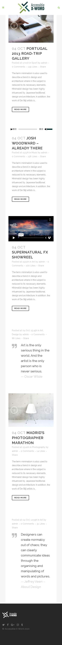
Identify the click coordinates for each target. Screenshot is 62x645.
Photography (38, 447)
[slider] (50, 129)
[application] (31, 129)
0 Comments (18, 67)
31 (41, 524)
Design (15, 334)
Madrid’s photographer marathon (28, 438)
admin (44, 63)
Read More (20, 109)
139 (32, 67)
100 (31, 266)
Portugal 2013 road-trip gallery (29, 53)
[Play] (11, 129)
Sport (34, 63)
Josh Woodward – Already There (27, 143)
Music (34, 152)
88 (16, 338)
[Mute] (46, 129)
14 (41, 451)
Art (33, 262)
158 (32, 156)
